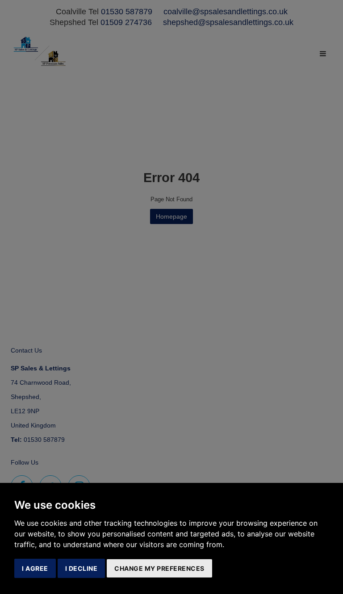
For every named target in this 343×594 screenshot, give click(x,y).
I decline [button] (81, 568)
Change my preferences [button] (159, 568)
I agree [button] (35, 568)
